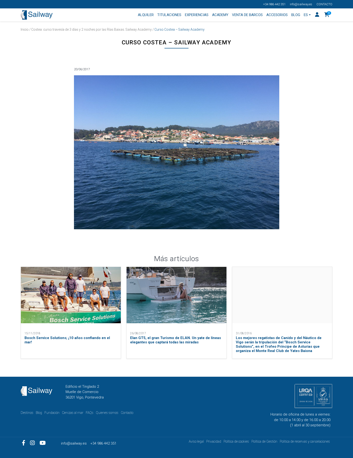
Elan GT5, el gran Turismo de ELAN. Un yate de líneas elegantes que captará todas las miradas (175, 340)
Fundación (52, 413)
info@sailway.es (301, 4)
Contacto (324, 4)
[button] (327, 15)
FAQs (89, 413)
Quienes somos (107, 413)
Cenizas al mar (72, 413)
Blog (39, 413)
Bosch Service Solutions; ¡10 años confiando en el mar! (67, 340)
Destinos (27, 413)
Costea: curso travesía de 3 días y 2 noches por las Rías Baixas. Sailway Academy (91, 29)
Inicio (25, 29)
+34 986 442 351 (274, 4)
